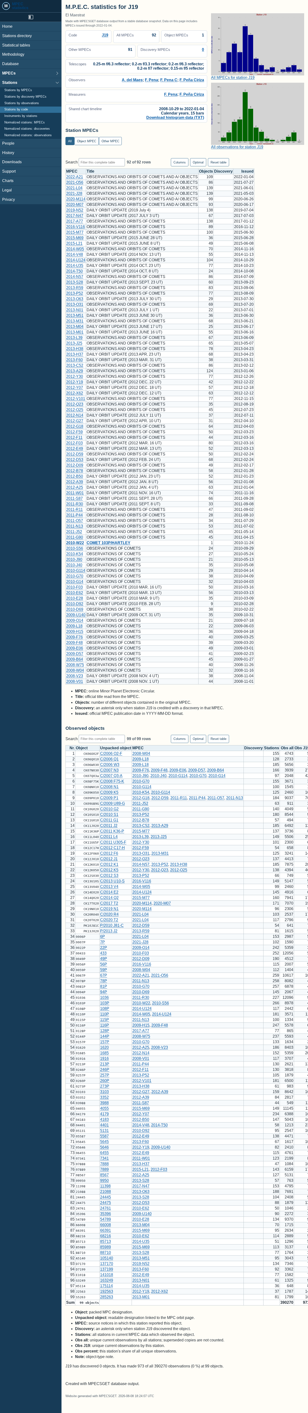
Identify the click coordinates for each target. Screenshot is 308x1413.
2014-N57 (74, 277)
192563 (106, 1291)
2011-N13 (74, 526)
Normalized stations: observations (28, 135)
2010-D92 (74, 604)
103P (104, 1003)
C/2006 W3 (109, 765)
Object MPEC (86, 141)
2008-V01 (74, 681)
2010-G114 (75, 570)
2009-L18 (74, 626)
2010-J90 (74, 559)
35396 (105, 1214)
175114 (106, 1286)
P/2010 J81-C (112, 925)
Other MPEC (110, 141)
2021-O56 (74, 182)
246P (104, 1070)
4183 (104, 1119)
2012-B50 (74, 476)
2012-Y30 (74, 376)
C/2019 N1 (109, 909)
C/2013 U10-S (112, 881)
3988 (104, 1103)
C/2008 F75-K (112, 781)
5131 (104, 1131)
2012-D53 (74, 460)
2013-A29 (74, 371)
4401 (104, 1125)
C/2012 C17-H (112, 848)
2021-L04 (74, 188)
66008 (105, 1225)
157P (104, 1042)
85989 (105, 1247)
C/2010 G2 (109, 809)
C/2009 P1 (109, 798)
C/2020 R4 (109, 914)
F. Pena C (168, 80)
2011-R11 (74, 509)
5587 (104, 1136)
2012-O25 (74, 410)
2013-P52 (74, 293)
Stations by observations (21, 103)
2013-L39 (74, 338)
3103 (104, 1092)
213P (104, 1064)
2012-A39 (74, 482)
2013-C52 (74, 365)
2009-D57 (74, 654)
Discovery (223, 171)
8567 (104, 1175)
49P (103, 959)
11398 (105, 1186)
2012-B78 (74, 471)
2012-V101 (75, 399)
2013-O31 (74, 304)
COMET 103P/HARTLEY (108, 543)
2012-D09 (74, 465)
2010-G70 (74, 576)
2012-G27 (74, 421)
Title (90, 171)
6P (102, 936)
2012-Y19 (74, 382)
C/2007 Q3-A (111, 776)
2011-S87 (74, 498)
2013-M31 (74, 321)
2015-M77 (74, 232)
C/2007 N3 (109, 770)
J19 (105, 35)
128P (104, 1031)
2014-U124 (75, 260)
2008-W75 (75, 665)
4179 (104, 1114)
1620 (104, 1047)
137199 (106, 1269)
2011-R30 (74, 504)
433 (103, 953)
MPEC (71, 171)
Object (82, 748)
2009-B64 (74, 659)
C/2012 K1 (109, 864)
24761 (105, 1208)
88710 (105, 1253)
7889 (104, 1169)
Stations (9, 83)
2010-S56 (74, 548)
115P (104, 1020)
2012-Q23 (74, 404)
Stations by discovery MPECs (25, 96)
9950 (104, 1180)
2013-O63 (74, 299)
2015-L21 (74, 243)
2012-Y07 (74, 387)
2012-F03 (74, 443)
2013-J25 (74, 343)
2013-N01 (74, 310)
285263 (106, 1297)
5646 (104, 1147)
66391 (105, 1230)
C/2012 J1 (109, 859)
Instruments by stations (20, 116)
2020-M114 (75, 199)
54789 (105, 1219)
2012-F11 (74, 437)
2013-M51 (74, 315)
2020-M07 (74, 205)
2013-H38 (74, 349)
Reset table (218, 162)
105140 (106, 1258)
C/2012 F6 (109, 853)
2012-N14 (74, 415)
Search (72, 162)
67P (103, 975)
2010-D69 (74, 609)
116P (104, 1025)
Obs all (287, 748)
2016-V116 (75, 227)
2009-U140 (75, 615)
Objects (206, 171)
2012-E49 (74, 448)
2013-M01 (74, 332)
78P (103, 981)
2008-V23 (74, 676)
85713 (105, 1241)
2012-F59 (74, 432)
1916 (104, 1058)
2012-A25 (74, 487)
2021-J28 (74, 193)
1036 (104, 997)
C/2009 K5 (109, 792)
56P (103, 964)
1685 (104, 1053)
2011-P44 (74, 515)
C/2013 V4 (109, 887)
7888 (104, 1164)
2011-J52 (74, 532)
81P (103, 986)
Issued (247, 171)
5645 (104, 1142)
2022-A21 (74, 177)
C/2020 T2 (109, 920)
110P (104, 1014)
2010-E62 (74, 593)
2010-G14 (74, 582)
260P (104, 1081)
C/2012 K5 (109, 870)
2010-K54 (74, 554)
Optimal (198, 162)
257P (104, 1075)
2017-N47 (74, 216)
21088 (105, 1192)
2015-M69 (74, 238)
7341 (104, 1158)
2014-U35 (74, 266)
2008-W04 (75, 670)
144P (104, 1036)
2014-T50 (74, 271)
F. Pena (151, 80)
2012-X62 (74, 393)
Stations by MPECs (18, 90)
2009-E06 (74, 648)
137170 (106, 1264)
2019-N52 (74, 210)
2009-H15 (74, 631)
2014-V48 (74, 254)
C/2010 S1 (109, 814)
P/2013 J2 (108, 931)
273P (104, 1086)
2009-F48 (74, 643)
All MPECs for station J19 (233, 77)
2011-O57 (74, 521)
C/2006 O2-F (111, 753)
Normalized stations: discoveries (27, 129)
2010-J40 (74, 565)
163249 (106, 1280)
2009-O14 (74, 620)
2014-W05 (75, 249)
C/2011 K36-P (112, 831)
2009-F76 (74, 637)
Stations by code (16, 109)
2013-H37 (74, 354)
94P (103, 992)
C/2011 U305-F (113, 842)
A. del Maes (132, 80)
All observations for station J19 (237, 147)
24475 (105, 1203)
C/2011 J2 (108, 826)
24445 (105, 1197)
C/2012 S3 (109, 875)
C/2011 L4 (109, 837)
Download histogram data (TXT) (175, 117)
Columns (179, 162)
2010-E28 (74, 598)
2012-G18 (74, 426)
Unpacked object (115, 748)
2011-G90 (74, 537)
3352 (104, 1097)
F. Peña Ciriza (192, 80)
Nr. (72, 748)
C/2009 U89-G (112, 803)
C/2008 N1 (109, 787)
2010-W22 (75, 543)
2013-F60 (74, 360)
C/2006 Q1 (109, 759)
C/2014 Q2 (109, 898)
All (70, 141)
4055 (104, 1108)
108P (104, 1009)
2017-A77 (74, 221)
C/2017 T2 (109, 903)
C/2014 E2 (109, 892)
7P (102, 942)
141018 (106, 1275)
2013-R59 (74, 288)
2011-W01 (75, 493)
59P (103, 970)
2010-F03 (74, 587)
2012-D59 (74, 454)
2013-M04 (74, 327)
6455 (104, 1153)
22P (103, 948)
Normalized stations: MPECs (24, 122)
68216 (105, 1236)
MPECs (9, 73)
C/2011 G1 (109, 820)
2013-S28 (74, 282)
